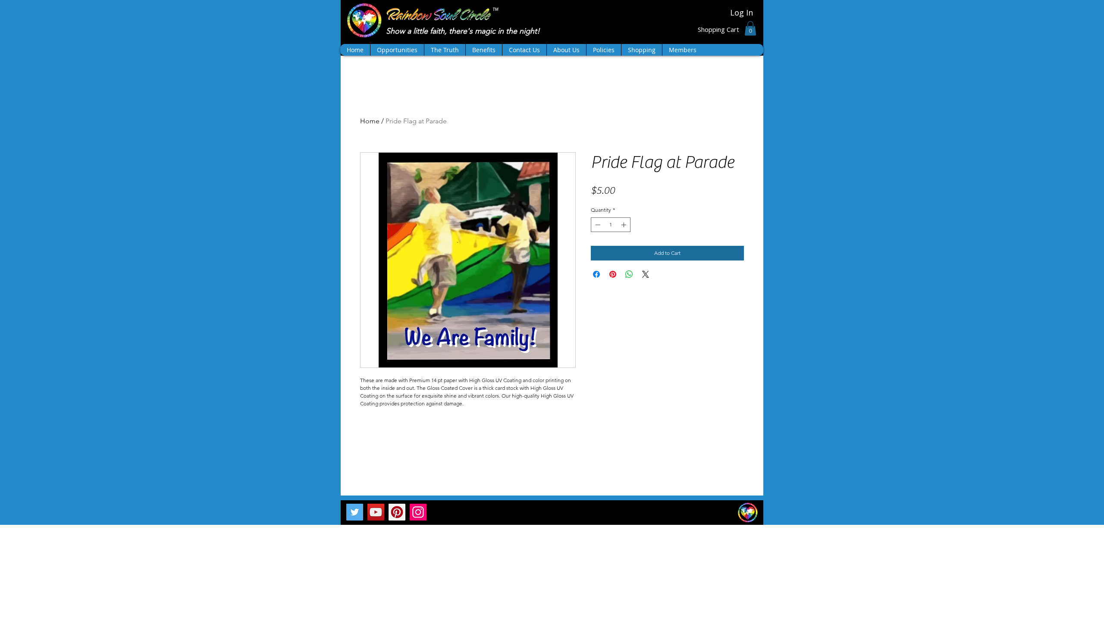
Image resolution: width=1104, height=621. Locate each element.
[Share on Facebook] (596, 274)
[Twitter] (354, 512)
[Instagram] (418, 512)
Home (370, 121)
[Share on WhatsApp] (629, 274)
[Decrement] (597, 225)
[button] (750, 28)
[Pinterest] (397, 512)
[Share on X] (645, 274)
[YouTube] (375, 512)
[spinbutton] (611, 225)
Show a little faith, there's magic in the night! (464, 31)
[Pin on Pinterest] (613, 274)
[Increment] (624, 225)
